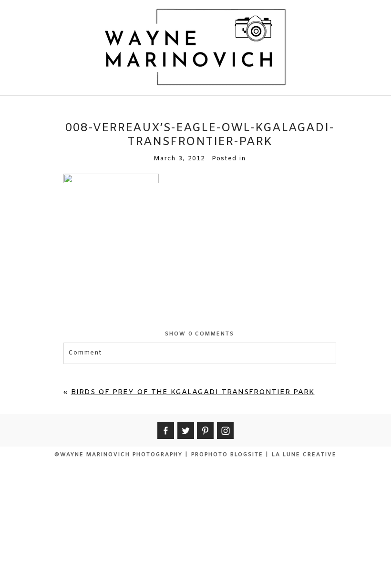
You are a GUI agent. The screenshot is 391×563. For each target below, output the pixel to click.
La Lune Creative (304, 454)
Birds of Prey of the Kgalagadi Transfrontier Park (193, 392)
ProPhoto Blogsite (227, 454)
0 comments (199, 334)
